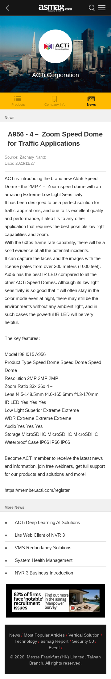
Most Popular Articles (44, 635)
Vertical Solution (84, 635)
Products (18, 104)
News (91, 104)
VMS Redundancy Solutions (43, 547)
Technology (25, 641)
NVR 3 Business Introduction (44, 572)
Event (54, 647)
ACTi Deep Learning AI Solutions (47, 522)
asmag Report (54, 641)
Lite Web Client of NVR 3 (40, 535)
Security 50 (83, 641)
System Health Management (43, 560)
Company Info (54, 104)
